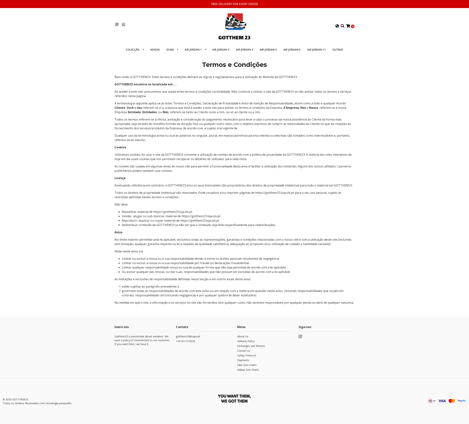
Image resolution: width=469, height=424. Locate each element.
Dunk (170, 49)
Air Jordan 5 (268, 49)
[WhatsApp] (123, 25)
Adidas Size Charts (248, 369)
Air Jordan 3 (220, 49)
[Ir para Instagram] (117, 25)
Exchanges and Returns (251, 346)
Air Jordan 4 (244, 49)
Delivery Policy (245, 341)
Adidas (155, 49)
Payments (243, 360)
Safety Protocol (246, 355)
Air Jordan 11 (316, 49)
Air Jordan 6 (291, 49)
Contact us (243, 350)
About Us (242, 336)
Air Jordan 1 (193, 49)
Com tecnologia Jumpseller (55, 403)
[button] (337, 26)
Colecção (132, 49)
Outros (338, 49)
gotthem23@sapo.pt (188, 336)
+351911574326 (185, 341)
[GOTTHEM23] (234, 26)
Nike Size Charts (246, 365)
